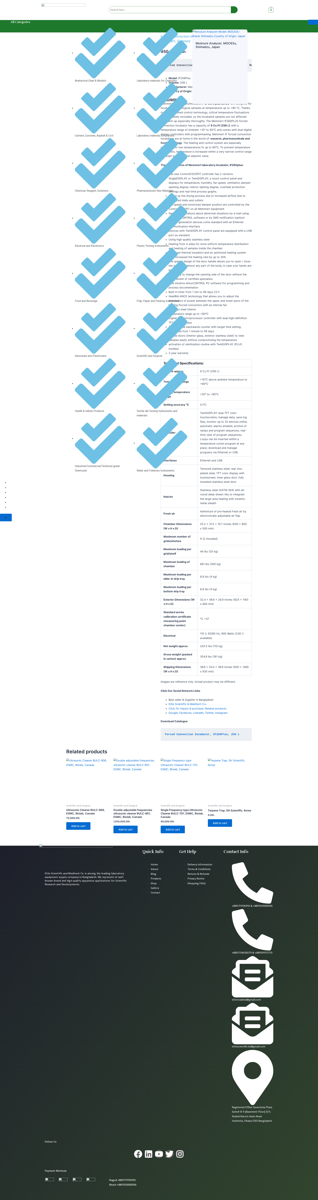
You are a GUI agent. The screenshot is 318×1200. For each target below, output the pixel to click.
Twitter (209, 712)
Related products (215, 708)
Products (16, 492)
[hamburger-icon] (313, 22)
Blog (13, 497)
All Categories (20, 22)
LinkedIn (198, 712)
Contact (16, 507)
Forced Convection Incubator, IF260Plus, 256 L (202, 734)
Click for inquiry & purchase (186, 708)
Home (14, 482)
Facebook (185, 712)
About (14, 487)
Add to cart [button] (78, 826)
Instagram (221, 712)
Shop (14, 502)
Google (173, 712)
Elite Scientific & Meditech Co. (188, 704)
